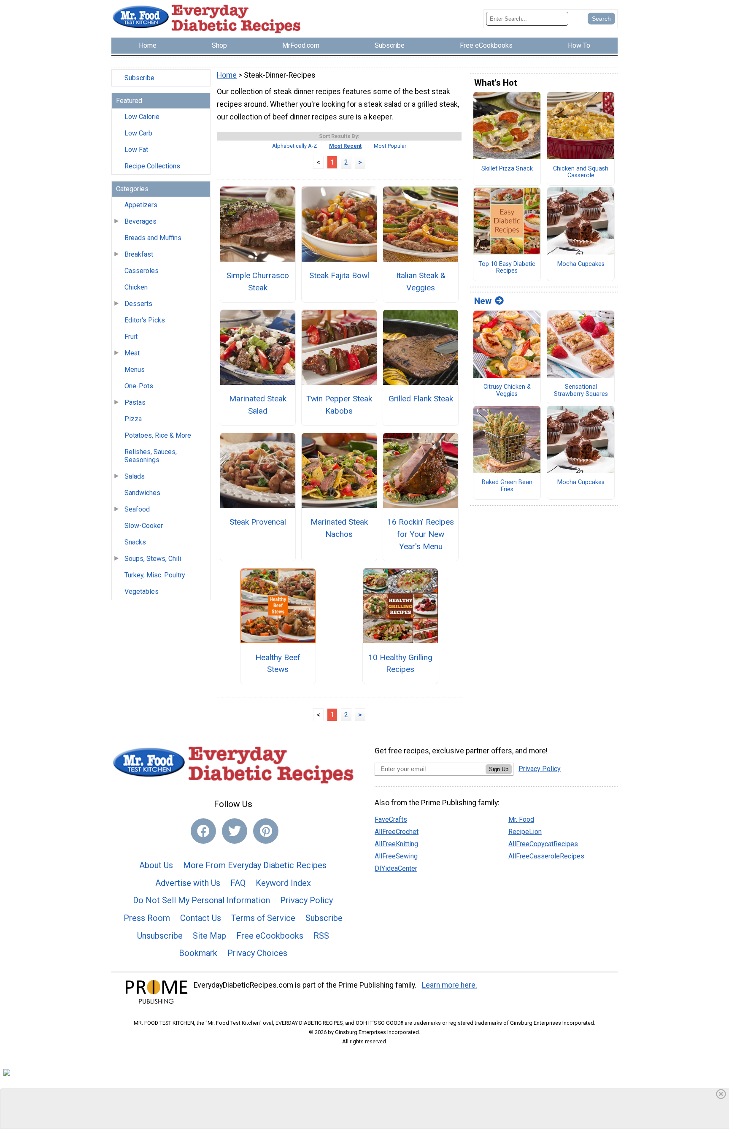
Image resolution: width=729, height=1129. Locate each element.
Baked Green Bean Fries (507, 486)
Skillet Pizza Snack (507, 168)
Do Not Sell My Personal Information (201, 900)
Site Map (209, 936)
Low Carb (138, 133)
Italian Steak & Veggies (421, 281)
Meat (132, 353)
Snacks (135, 542)
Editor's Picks (144, 320)
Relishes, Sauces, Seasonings (150, 456)
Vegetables (141, 592)
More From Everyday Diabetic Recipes (255, 865)
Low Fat (136, 150)
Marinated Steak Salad (257, 405)
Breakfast (138, 254)
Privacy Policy (306, 900)
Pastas (135, 402)
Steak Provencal (258, 522)
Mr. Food (521, 819)
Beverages (140, 221)
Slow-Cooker (143, 526)
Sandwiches (142, 493)
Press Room (147, 918)
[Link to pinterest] (265, 831)
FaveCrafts (391, 819)
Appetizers (140, 205)
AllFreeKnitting (396, 844)
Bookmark (198, 953)
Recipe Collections (152, 166)
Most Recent (345, 146)
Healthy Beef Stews (277, 663)
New (482, 301)
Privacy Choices (257, 953)
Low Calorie (141, 117)
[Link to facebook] (203, 831)
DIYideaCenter (396, 868)
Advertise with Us (187, 883)
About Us (156, 865)
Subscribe (139, 78)
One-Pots (138, 386)
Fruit (131, 337)
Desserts (138, 304)
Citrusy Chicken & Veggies (507, 391)
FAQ (238, 883)
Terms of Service (263, 918)
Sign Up (498, 769)
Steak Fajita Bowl (339, 275)
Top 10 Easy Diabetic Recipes (506, 268)
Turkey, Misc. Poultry (154, 575)
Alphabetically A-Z (294, 146)
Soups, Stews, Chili (152, 559)
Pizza (133, 419)
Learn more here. (449, 985)
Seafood (137, 509)
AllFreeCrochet (396, 832)
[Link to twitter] (234, 831)
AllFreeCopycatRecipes (543, 844)
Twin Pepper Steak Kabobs (339, 405)
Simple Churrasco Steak (258, 281)
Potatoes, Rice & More (157, 435)
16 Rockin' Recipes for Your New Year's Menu (420, 534)
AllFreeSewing (396, 856)
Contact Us (200, 918)
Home (227, 75)
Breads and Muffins (152, 238)
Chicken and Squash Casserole (580, 172)
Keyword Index (283, 883)
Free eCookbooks (269, 936)
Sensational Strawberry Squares (581, 391)
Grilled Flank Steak (421, 398)
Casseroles (141, 271)
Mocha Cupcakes (581, 264)
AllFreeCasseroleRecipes (546, 856)
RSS (321, 936)
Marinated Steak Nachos (339, 528)
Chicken (136, 287)
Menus (134, 370)
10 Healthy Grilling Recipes (400, 663)
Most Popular (390, 146)
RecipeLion (525, 832)
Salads (134, 476)
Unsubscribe (160, 936)
